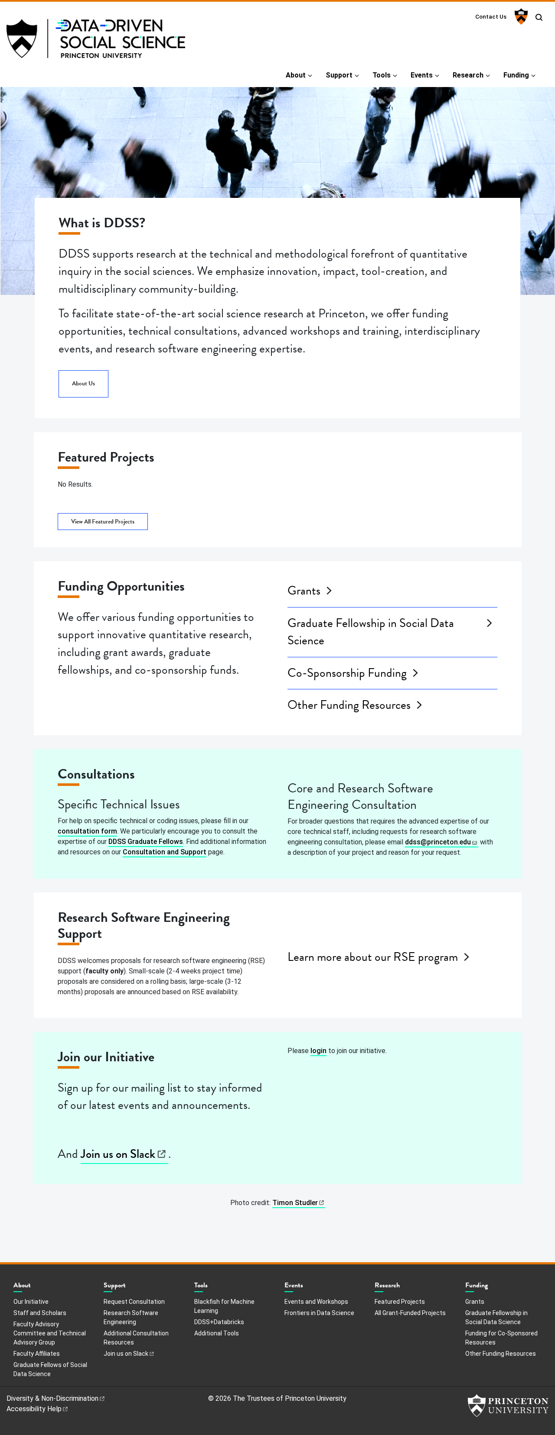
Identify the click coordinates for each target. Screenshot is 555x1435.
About (296, 75)
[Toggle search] (539, 17)
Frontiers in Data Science (319, 1312)
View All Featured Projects (102, 521)
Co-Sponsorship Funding (347, 673)
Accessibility (34, 1409)
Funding (516, 75)
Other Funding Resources (349, 705)
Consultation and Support (164, 852)
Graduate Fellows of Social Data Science (50, 1369)
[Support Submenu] (130, 1287)
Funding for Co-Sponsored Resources (501, 1338)
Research (468, 75)
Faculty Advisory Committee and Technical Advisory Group (49, 1333)
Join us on (118, 1154)
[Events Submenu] (307, 1287)
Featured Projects (400, 1301)
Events (422, 75)
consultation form (87, 831)
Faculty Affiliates (36, 1353)
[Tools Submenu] (212, 1287)
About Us (83, 383)
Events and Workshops (316, 1301)
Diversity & (52, 1398)
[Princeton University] (520, 16)
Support (339, 75)
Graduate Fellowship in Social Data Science (370, 632)
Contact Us (490, 16)
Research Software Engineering (131, 1317)
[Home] (96, 42)
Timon (295, 1203)
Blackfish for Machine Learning (224, 1306)
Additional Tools (216, 1333)
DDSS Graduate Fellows (145, 841)
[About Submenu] (35, 1287)
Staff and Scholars (39, 1312)
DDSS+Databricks (219, 1322)
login (318, 1051)
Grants (303, 590)
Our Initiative (31, 1301)
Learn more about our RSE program (372, 957)
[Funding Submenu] (492, 1287)
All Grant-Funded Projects (410, 1312)
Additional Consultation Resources (136, 1338)
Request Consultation (134, 1301)
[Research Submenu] (404, 1287)
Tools (381, 75)
